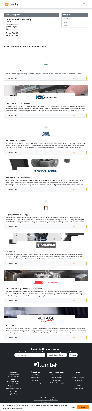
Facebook (14, 394)
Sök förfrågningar (57, 375)
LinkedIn (14, 391)
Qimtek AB (50, 398)
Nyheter (78, 375)
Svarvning (66, 26)
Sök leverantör (35, 377)
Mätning (65, 22)
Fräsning (66, 18)
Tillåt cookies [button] (83, 407)
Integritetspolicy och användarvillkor (46, 400)
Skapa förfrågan (35, 375)
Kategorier (35, 380)
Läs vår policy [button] (18, 408)
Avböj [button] (73, 407)
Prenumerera (74, 355)
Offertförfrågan (13, 78)
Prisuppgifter (56, 380)
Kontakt (78, 385)
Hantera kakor (46, 402)
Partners (78, 383)
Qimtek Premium (56, 377)
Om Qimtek (78, 380)
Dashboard (77, 388)
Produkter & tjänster (78, 377)
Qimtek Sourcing (35, 383)
